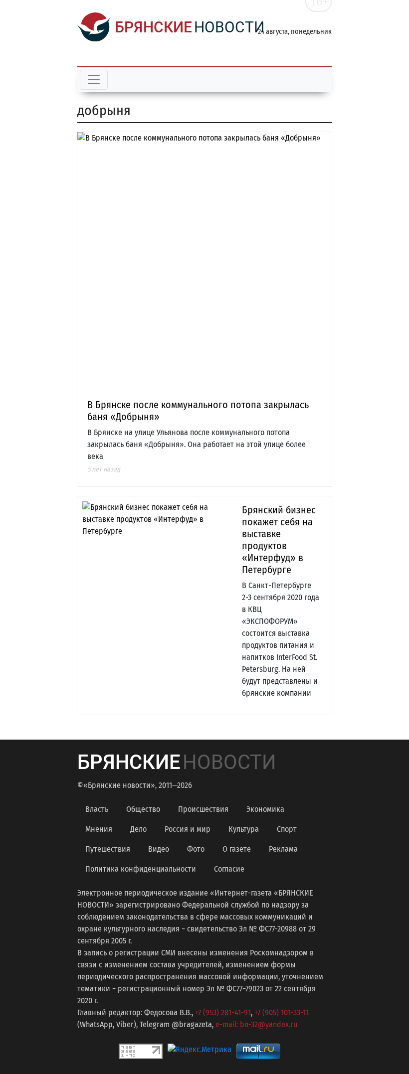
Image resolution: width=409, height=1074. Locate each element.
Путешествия (107, 849)
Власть (96, 809)
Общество (143, 809)
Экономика (265, 809)
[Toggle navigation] (94, 80)
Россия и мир (187, 829)
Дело (138, 829)
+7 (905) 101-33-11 (281, 1012)
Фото (195, 849)
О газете (236, 849)
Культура (243, 829)
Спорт (287, 829)
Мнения (98, 829)
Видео (158, 849)
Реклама (283, 849)
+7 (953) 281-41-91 (223, 1012)
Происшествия (203, 809)
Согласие (229, 869)
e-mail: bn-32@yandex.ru (256, 1024)
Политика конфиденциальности (140, 869)
